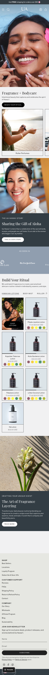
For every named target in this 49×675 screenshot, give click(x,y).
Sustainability (7, 622)
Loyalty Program (8, 571)
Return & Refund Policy (11, 595)
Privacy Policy (7, 659)
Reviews (5, 583)
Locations (6, 567)
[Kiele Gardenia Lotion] (36, 343)
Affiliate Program (8, 614)
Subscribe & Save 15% (10, 575)
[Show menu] (3, 9)
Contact (5, 598)
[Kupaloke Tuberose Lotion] (12, 343)
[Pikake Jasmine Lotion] (36, 308)
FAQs (4, 587)
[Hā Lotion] (12, 413)
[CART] (45, 9)
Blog (3, 618)
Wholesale (6, 610)
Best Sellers (6, 563)
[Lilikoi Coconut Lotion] (36, 379)
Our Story (5, 606)
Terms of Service (21, 659)
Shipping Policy (8, 591)
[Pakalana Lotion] (12, 379)
